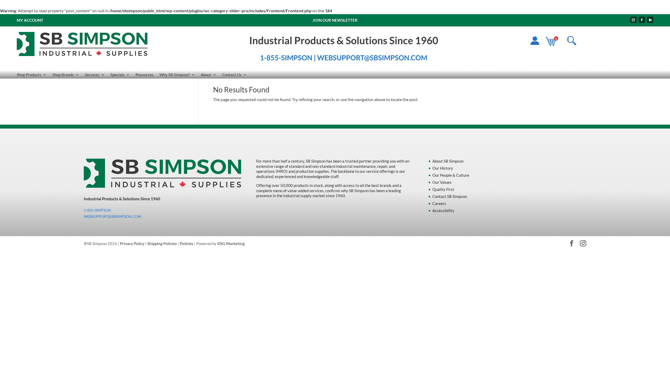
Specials (117, 75)
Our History (442, 168)
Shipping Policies (162, 243)
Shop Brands (63, 75)
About (206, 75)
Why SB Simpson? (174, 75)
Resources (145, 75)
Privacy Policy (132, 243)
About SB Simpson (448, 161)
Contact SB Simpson (449, 196)
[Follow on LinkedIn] (650, 19)
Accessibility (443, 210)
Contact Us (232, 75)
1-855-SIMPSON (97, 210)
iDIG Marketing (231, 243)
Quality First (443, 189)
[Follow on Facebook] (642, 19)
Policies (186, 243)
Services (92, 75)
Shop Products (29, 75)
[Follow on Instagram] (633, 19)
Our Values (441, 182)
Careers (439, 203)
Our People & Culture (450, 175)
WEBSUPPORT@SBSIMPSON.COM (112, 216)
